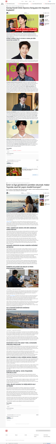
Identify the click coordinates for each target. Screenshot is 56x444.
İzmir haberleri (12, 295)
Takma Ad (7, 149)
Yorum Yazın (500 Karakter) (10, 153)
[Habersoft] (48, 443)
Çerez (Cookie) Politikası (47, 436)
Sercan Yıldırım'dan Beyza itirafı (47, 204)
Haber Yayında (8, 221)
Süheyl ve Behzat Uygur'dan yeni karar (47, 24)
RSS (7, 443)
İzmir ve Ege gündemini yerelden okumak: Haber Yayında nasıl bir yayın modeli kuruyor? (47, 20)
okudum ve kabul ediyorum (14, 160)
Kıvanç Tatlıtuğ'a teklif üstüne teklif (47, 16)
